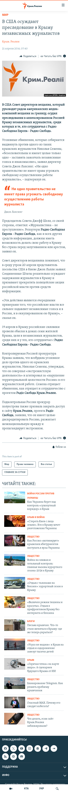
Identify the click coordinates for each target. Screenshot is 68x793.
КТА (26, 788)
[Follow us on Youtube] (21, 748)
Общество (33, 537)
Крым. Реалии (11, 41)
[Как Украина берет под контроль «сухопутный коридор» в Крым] (14, 497)
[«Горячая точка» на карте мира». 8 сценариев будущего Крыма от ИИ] (14, 664)
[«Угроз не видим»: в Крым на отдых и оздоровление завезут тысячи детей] (14, 644)
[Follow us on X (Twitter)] (13, 748)
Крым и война (36, 517)
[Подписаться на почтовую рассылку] (21, 756)
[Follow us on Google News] (37, 748)
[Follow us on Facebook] (5, 748)
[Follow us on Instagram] (29, 748)
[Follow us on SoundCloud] (54, 748)
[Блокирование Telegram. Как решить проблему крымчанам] (14, 683)
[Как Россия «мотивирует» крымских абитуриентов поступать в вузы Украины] (14, 540)
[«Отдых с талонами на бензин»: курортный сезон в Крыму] (14, 583)
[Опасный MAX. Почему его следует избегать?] (14, 702)
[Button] (28, 56)
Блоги (31, 621)
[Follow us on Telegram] (45, 748)
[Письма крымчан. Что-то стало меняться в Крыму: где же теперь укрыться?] (14, 625)
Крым (30, 660)
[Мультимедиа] (11, 788)
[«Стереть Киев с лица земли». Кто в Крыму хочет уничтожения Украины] (14, 521)
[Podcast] (13, 756)
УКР (41, 788)
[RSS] (5, 756)
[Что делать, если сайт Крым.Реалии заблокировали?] (14, 718)
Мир (5, 15)
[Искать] (57, 788)
